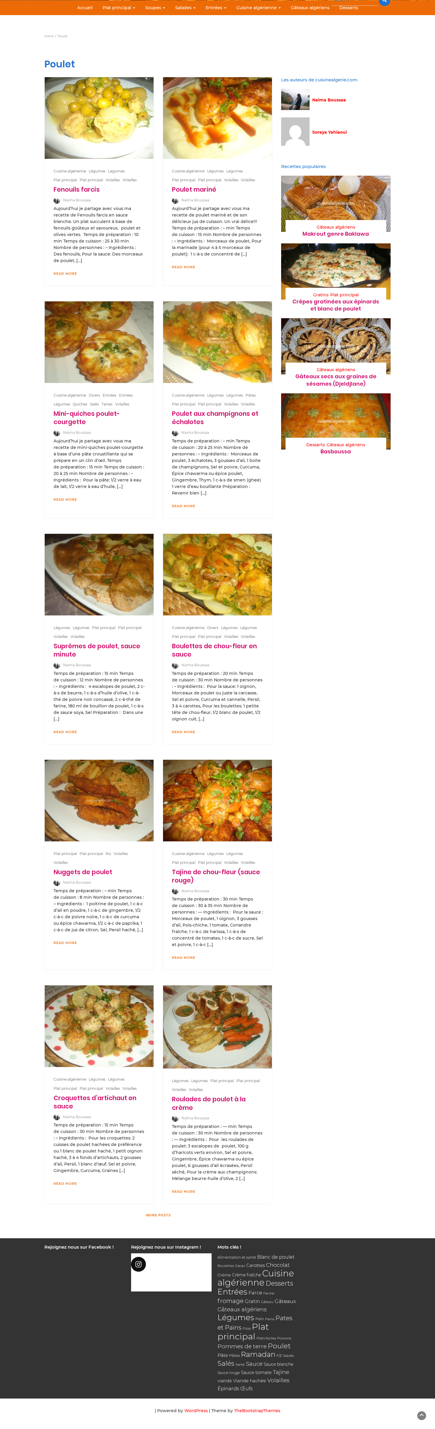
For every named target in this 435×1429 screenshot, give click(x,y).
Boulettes (226, 1266)
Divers (94, 395)
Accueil (85, 7)
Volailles (113, 180)
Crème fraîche (246, 1275)
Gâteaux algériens (310, 7)
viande (225, 1380)
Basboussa (335, 451)
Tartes (107, 404)
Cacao (240, 1266)
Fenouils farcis (77, 189)
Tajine (281, 1372)
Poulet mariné (194, 189)
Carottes (255, 1265)
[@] (171, 1264)
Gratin (252, 1301)
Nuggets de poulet (83, 872)
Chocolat (278, 1265)
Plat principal (117, 7)
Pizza (247, 1329)
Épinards (228, 1388)
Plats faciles (266, 1338)
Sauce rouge (229, 1372)
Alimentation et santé (237, 1257)
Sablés (288, 1356)
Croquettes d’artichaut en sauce (95, 1102)
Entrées (214, 7)
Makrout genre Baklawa (335, 233)
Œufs (246, 1388)
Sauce (254, 1363)
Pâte (223, 1355)
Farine (268, 1293)
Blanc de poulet (275, 1257)
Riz (108, 853)
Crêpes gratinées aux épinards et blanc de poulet (335, 305)
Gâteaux (285, 1301)
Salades (184, 7)
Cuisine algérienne (257, 7)
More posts (158, 1215)
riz (279, 1355)
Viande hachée (249, 1380)
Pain (259, 1318)
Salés (94, 404)
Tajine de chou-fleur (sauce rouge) (216, 876)
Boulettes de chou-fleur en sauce (214, 650)
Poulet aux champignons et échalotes (215, 417)
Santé (240, 1364)
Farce (255, 1293)
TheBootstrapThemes (257, 1410)
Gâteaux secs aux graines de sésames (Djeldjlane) (335, 380)
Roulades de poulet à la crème (209, 1103)
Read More (65, 273)
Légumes (97, 171)
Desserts (348, 7)
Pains (269, 1319)
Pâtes (251, 395)
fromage (231, 1300)
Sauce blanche (278, 1364)
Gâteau (267, 1302)
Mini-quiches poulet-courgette (87, 417)
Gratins (320, 295)
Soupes (153, 7)
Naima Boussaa (77, 200)
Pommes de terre (242, 1346)
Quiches (80, 404)
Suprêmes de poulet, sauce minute (97, 650)
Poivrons (284, 1338)
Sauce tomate (256, 1372)
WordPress (196, 1410)
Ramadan (258, 1354)
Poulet (279, 1345)
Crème (224, 1275)
